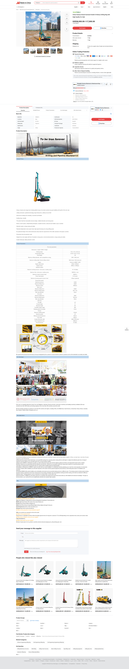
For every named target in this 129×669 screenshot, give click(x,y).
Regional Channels (80, 659)
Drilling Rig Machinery (99, 648)
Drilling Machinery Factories (23, 648)
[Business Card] (111, 113)
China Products (38, 659)
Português (42, 660)
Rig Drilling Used (67, 648)
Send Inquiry (82, 28)
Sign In (74, 101)
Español (37, 660)
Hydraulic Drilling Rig (21, 652)
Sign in (111, 3)
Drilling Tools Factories (43, 648)
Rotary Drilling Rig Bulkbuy (34, 652)
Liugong (90, 623)
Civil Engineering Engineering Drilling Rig (55, 642)
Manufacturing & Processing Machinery (27, 9)
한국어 (75, 660)
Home (17, 9)
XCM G (17, 623)
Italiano (57, 660)
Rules (112, 7)
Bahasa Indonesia (101, 660)
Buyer (82, 7)
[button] (84, 110)
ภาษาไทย (86, 660)
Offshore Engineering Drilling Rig (24, 642)
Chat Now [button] (104, 28)
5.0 (96, 109)
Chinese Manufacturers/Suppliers (48, 659)
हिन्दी (82, 660)
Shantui (66, 623)
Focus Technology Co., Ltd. (56, 663)
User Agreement (72, 663)
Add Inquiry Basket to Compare (43, 56)
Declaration (78, 663)
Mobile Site (94, 659)
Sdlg (65, 625)
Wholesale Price (66, 659)
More (17, 654)
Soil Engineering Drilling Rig (39, 642)
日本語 (79, 660)
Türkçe (91, 660)
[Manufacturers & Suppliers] (23, 2)
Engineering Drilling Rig (45, 9)
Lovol (41, 625)
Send (26, 551)
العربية (72, 660)
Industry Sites (73, 659)
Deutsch (62, 660)
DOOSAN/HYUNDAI (93, 625)
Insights (98, 659)
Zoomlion (42, 623)
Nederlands (67, 660)
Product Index (87, 659)
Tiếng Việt (95, 660)
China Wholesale (59, 659)
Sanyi (17, 625)
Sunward (66, 628)
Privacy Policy (84, 663)
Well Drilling (34, 648)
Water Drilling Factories (56, 648)
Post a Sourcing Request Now (53, 551)
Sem (90, 628)
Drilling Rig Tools (88, 648)
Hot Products (31, 659)
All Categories (21, 7)
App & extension (96, 7)
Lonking (17, 628)
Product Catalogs (35, 620)
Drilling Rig (37, 9)
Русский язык (52, 660)
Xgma (41, 628)
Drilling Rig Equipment (77, 648)
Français (47, 660)
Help (89, 7)
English (33, 660)
